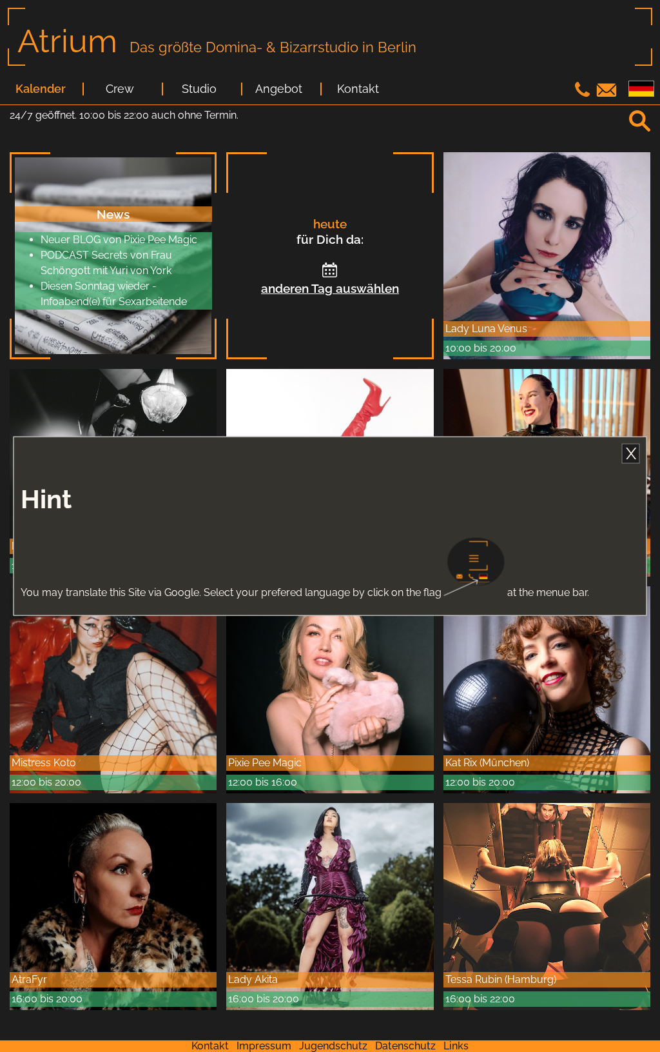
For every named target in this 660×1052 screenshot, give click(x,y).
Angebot (278, 89)
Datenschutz (405, 1046)
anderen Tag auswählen (330, 288)
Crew (120, 89)
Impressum (264, 1046)
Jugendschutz (333, 1046)
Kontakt (358, 89)
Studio (199, 89)
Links (456, 1046)
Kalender (40, 89)
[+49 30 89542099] (584, 93)
